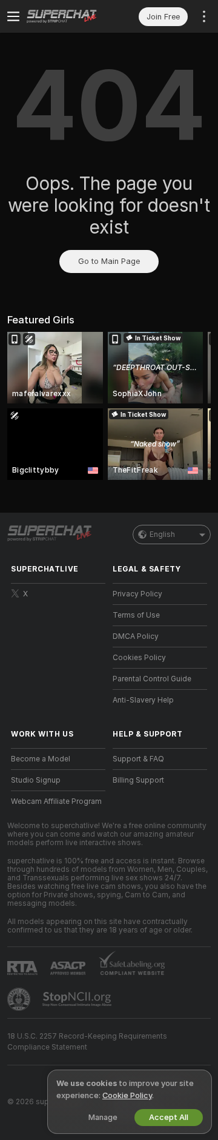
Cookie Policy (127, 1095)
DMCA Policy (136, 636)
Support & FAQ (138, 759)
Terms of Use (136, 615)
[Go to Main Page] (68, 16)
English (162, 534)
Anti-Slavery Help (143, 700)
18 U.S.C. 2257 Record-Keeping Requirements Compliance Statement (87, 1041)
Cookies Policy (139, 657)
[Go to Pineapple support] (20, 999)
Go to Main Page (109, 261)
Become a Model (40, 759)
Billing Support (138, 780)
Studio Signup (36, 780)
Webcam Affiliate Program (56, 801)
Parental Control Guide (152, 679)
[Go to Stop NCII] (78, 999)
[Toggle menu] (13, 16)
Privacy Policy (137, 594)
